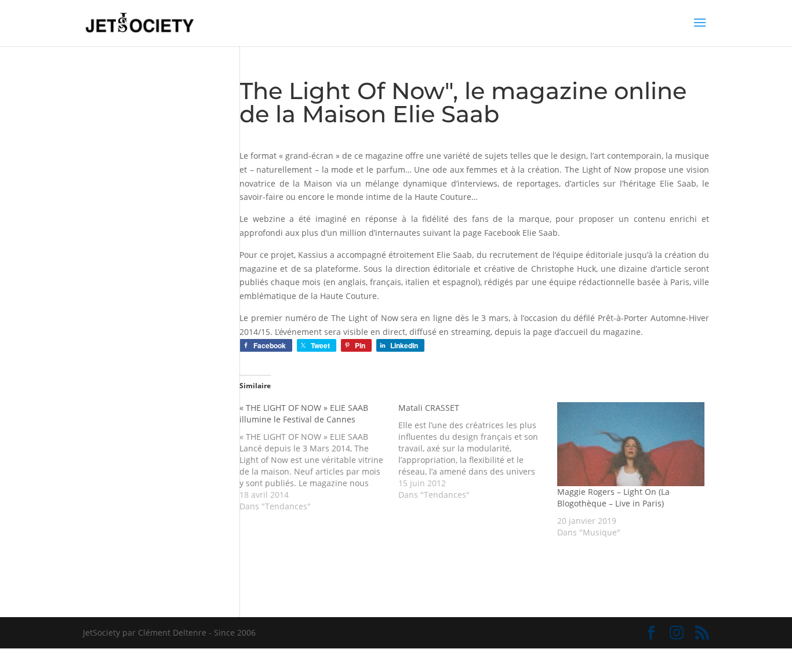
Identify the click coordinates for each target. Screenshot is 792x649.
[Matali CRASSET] (477, 451)
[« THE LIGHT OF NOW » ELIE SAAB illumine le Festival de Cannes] (318, 457)
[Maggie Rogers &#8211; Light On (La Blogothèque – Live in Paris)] (630, 444)
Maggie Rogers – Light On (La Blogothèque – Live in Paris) (613, 497)
